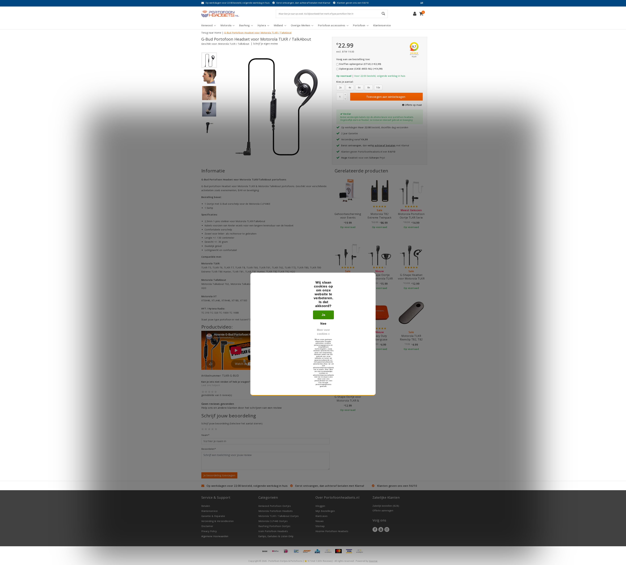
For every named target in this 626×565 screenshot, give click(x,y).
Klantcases (321, 516)
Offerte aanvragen (383, 510)
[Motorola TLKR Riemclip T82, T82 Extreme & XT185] (411, 312)
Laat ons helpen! (210, 385)
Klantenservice (209, 511)
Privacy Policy (209, 531)
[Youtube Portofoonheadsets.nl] (380, 529)
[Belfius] (276, 552)
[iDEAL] (287, 552)
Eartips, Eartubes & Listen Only (275, 536)
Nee (323, 323)
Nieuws (319, 521)
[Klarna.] (360, 552)
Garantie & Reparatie (213, 516)
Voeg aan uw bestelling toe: (353, 59)
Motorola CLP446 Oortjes (273, 521)
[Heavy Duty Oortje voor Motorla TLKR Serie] (348, 251)
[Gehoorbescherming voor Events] (348, 190)
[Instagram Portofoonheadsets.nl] (386, 529)
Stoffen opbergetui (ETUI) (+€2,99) (360, 64)
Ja (323, 314)
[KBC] (318, 552)
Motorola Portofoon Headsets (275, 511)
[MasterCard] (339, 552)
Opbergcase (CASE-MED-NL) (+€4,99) (360, 68)
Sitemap (320, 526)
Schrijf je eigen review (265, 43)
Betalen (205, 505)
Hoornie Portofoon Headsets (331, 531)
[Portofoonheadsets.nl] (220, 14)
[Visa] (350, 552)
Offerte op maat (413, 104)
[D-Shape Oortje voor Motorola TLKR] (379, 251)
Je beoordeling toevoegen (219, 475)
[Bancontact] (297, 552)
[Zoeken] (384, 14)
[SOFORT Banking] (308, 552)
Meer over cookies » (323, 332)
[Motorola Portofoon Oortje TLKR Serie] (411, 190)
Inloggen (320, 505)
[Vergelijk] (422, 3)
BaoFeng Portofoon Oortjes (274, 526)
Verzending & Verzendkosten (217, 521)
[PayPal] (329, 552)
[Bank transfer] (266, 552)
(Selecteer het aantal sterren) (231, 423)
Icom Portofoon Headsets (273, 531)
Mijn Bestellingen (325, 511)
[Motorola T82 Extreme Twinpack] (379, 190)
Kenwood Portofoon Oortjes (274, 505)
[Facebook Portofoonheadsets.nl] (375, 529)
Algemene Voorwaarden (214, 536)
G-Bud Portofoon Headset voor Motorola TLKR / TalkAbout (258, 32)
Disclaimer (207, 526)
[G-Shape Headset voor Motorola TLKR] (411, 251)
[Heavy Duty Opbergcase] (379, 312)
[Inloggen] (414, 13)
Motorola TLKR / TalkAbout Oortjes (278, 516)
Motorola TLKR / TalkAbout (233, 43)
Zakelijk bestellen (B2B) (386, 505)
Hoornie (373, 560)
